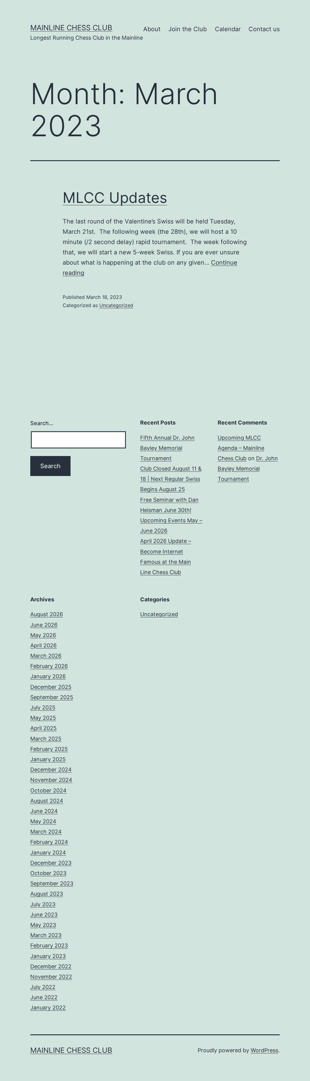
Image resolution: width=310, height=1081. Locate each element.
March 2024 (46, 831)
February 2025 (49, 749)
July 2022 (42, 987)
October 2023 (48, 873)
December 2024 (51, 769)
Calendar (228, 29)
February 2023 (49, 945)
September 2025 (51, 697)
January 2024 (48, 852)
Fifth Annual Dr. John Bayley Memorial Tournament (167, 448)
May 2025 (43, 718)
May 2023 (43, 925)
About (151, 29)
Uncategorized (116, 305)
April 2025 (43, 728)
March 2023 (45, 935)
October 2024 (48, 790)
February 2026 (49, 666)
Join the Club (187, 29)
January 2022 (48, 1007)
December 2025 (50, 687)
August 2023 (46, 894)
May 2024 (43, 821)
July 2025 (42, 707)
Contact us (264, 29)
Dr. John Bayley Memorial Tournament (248, 468)
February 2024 (49, 842)
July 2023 (42, 904)
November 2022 (51, 977)
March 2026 (45, 656)
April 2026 (43, 645)
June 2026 (44, 625)
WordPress (264, 1050)
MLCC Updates (115, 198)
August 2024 (46, 801)
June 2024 (44, 811)
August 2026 (46, 614)
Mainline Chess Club (71, 27)
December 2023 (50, 863)
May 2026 (43, 635)
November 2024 (51, 780)
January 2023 (48, 956)
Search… (41, 423)
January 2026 (48, 676)
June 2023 (44, 914)
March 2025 (45, 739)
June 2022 (44, 997)
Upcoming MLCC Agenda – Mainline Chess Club (241, 448)
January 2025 (48, 759)
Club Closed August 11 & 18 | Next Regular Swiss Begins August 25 (171, 478)
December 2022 (50, 966)
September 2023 (51, 883)
